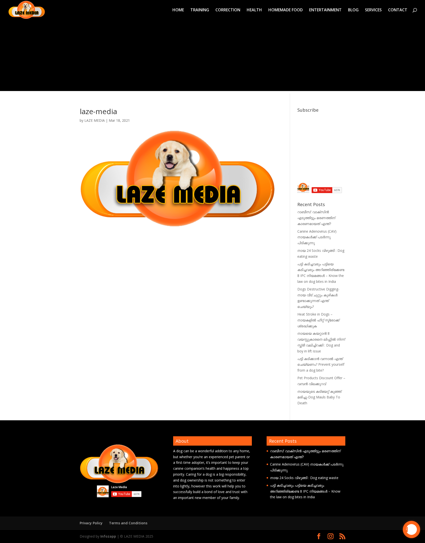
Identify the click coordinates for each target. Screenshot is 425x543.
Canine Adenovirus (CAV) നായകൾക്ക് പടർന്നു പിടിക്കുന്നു (316, 237)
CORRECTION (227, 10)
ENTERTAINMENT (325, 10)
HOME (178, 10)
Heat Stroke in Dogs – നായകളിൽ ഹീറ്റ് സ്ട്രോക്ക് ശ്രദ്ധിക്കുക (318, 320)
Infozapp (108, 536)
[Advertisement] (212, 56)
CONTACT (397, 10)
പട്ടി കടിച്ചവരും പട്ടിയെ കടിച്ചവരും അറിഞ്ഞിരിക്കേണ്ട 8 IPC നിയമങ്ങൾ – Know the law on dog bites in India (305, 491)
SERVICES (373, 10)
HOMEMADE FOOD (285, 10)
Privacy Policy (91, 523)
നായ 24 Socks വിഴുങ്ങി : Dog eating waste (304, 477)
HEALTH (254, 10)
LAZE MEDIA (94, 120)
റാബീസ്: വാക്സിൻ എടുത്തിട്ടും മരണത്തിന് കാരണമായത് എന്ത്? (316, 218)
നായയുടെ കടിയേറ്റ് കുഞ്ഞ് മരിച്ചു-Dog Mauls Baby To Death (319, 397)
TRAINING (199, 10)
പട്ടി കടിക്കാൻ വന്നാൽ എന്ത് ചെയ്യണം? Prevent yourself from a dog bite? (320, 364)
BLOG (353, 10)
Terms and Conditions (128, 523)
